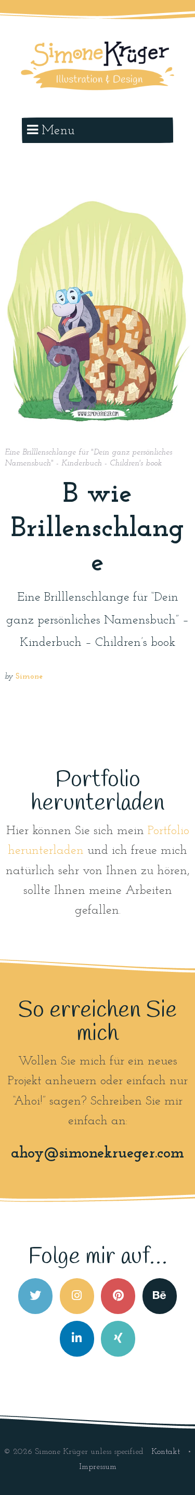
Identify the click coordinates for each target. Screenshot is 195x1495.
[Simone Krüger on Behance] (159, 1296)
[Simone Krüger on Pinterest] (118, 1296)
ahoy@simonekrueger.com (97, 1154)
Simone (29, 677)
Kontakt (167, 1452)
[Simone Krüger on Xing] (118, 1339)
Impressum (97, 1467)
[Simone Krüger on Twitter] (35, 1296)
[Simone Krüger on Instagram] (77, 1296)
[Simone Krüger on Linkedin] (77, 1339)
